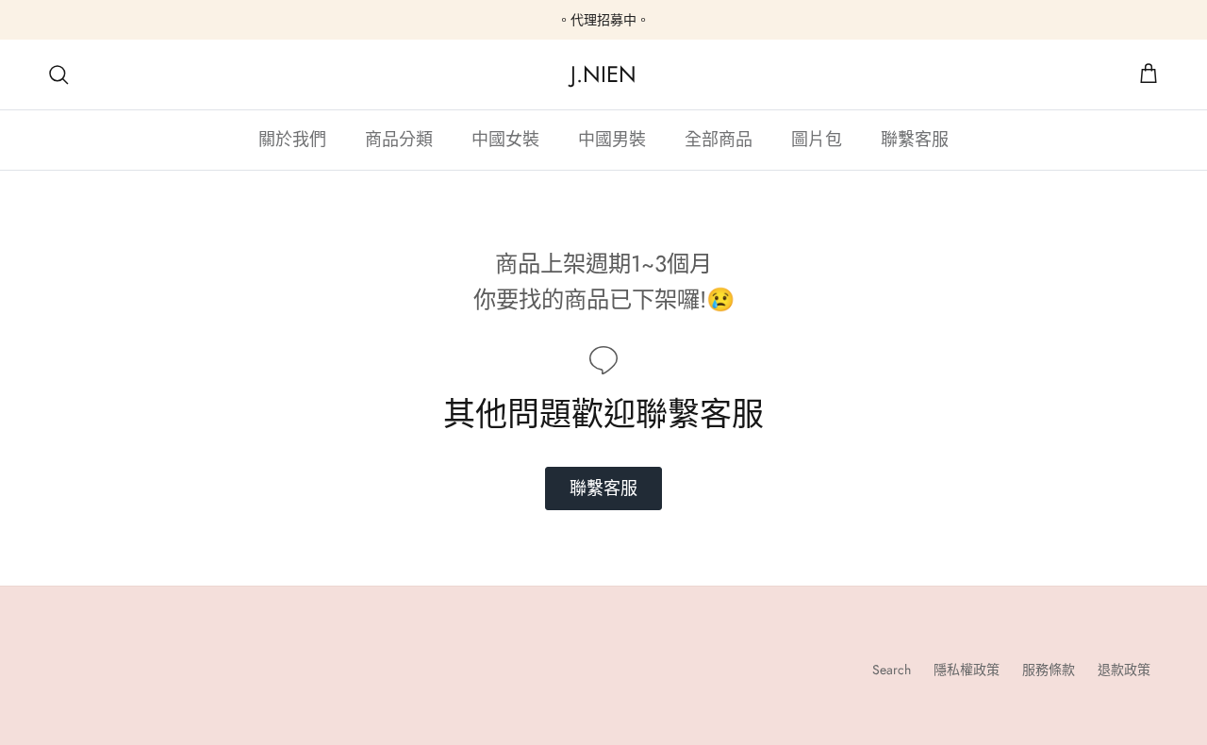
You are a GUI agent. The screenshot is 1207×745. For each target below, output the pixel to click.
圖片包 (816, 139)
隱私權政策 (967, 669)
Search (891, 669)
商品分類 (399, 139)
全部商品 (718, 139)
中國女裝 (505, 139)
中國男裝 (612, 139)
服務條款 (1048, 669)
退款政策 (1124, 669)
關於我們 (292, 139)
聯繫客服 (915, 139)
